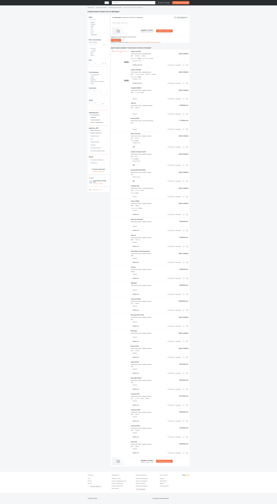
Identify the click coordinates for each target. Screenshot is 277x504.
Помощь (90, 481)
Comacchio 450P (135, 410)
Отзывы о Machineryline (117, 485)
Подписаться (116, 40)
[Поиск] (113, 3)
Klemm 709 (134, 441)
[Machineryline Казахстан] (95, 2)
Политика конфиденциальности (119, 481)
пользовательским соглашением (152, 42)
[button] (183, 65)
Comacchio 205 (135, 394)
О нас (89, 478)
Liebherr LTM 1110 (136, 51)
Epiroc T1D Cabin (135, 133)
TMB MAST (134, 283)
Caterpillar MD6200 (136, 88)
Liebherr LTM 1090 (136, 69)
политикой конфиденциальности (136, 42)
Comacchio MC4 (135, 425)
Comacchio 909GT (136, 299)
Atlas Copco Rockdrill (137, 219)
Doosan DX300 (135, 118)
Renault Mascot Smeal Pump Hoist (140, 251)
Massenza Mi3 (134, 346)
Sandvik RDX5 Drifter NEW (138, 170)
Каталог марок (115, 488)
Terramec (133, 267)
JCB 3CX (133, 103)
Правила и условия (116, 478)
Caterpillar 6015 (135, 186)
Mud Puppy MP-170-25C (137, 315)
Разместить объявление (164, 31)
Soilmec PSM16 (135, 201)
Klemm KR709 (135, 362)
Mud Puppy (134, 331)
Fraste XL (133, 235)
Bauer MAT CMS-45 (136, 378)
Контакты (90, 483)
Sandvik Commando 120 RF (138, 151)
